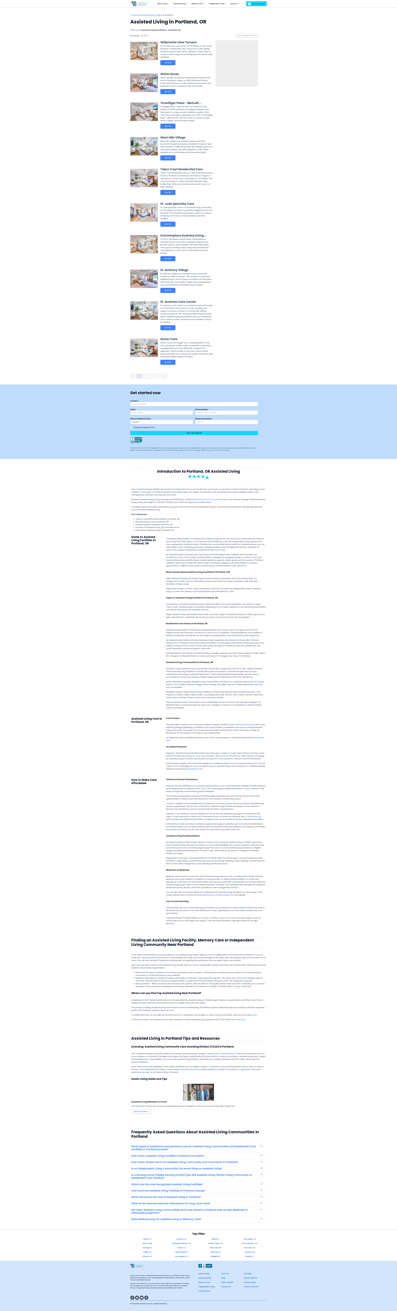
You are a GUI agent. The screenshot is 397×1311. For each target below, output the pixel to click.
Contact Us (226, 1286)
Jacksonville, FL (181, 1252)
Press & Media (227, 1282)
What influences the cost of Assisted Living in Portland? (166, 1197)
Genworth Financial (245, 724)
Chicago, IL (147, 1247)
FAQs (223, 1278)
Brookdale (259, 681)
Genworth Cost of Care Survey (207, 499)
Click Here (240, 1019)
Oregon (158, 15)
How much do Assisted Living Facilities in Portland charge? (168, 1190)
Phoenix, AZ (215, 1252)
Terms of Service (251, 1286)
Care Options (204, 1291)
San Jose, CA (249, 1247)
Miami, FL (215, 1239)
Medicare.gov (208, 895)
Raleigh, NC (215, 1256)
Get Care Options (194, 433)
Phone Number (202, 409)
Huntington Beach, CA (181, 1243)
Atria (176, 684)
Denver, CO (147, 1256)
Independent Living (216, 4)
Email (133, 409)
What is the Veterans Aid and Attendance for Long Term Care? (170, 1203)
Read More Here (195, 769)
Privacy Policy (250, 1282)
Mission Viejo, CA (216, 1243)
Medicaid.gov (224, 895)
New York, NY (215, 1247)
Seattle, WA (250, 1252)
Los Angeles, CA (181, 1256)
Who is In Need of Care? (141, 419)
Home (134, 15)
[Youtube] (142, 1298)
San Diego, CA (250, 1239)
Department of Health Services (221, 1053)
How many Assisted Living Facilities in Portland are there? (167, 1156)
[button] (198, 1148)
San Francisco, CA (249, 1243)
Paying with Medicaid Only (143, 427)
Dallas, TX (147, 1252)
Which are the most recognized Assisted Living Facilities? (167, 1184)
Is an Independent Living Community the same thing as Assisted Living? (176, 1168)
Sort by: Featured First (246, 36)
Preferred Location (204, 419)
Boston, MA (147, 1243)
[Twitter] (137, 1298)
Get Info (168, 63)
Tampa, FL (249, 1256)
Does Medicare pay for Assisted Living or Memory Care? (166, 1219)
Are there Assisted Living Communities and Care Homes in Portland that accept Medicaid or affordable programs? (189, 1211)
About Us (234, 4)
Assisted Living (179, 4)
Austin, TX (147, 1239)
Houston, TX (181, 1239)
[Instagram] (146, 1298)
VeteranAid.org (254, 816)
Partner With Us (250, 1278)
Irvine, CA (181, 1247)
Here (254, 1015)
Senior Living (162, 4)
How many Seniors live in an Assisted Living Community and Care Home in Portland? (184, 1162)
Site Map (247, 1273)
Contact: (134, 401)
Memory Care (197, 4)
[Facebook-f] (132, 1298)
